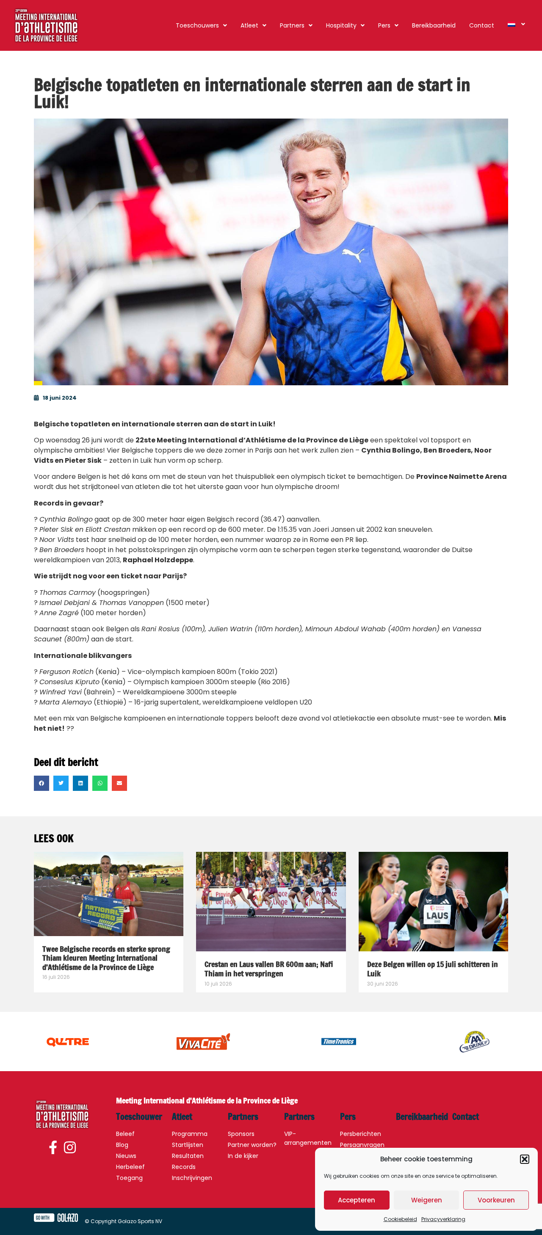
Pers (384, 25)
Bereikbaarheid (434, 25)
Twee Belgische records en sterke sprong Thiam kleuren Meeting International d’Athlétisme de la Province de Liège (106, 958)
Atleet (249, 25)
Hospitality (341, 25)
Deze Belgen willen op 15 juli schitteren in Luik (432, 969)
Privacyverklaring (443, 1219)
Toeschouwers (197, 25)
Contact (481, 25)
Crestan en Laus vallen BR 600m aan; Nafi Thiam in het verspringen (269, 969)
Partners (292, 25)
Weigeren (426, 1200)
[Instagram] (70, 1148)
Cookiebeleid (400, 1219)
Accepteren (356, 1200)
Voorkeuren (496, 1200)
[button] (524, 1159)
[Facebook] (54, 1148)
